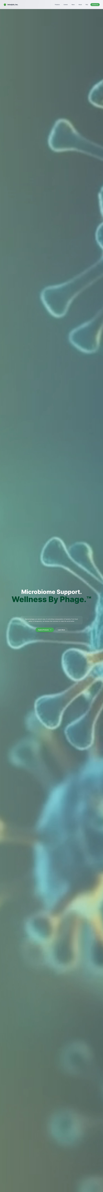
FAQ (87, 4)
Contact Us (95, 4)
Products (57, 4)
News (73, 4)
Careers (66, 4)
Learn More (61, 630)
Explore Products (43, 630)
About (80, 4)
